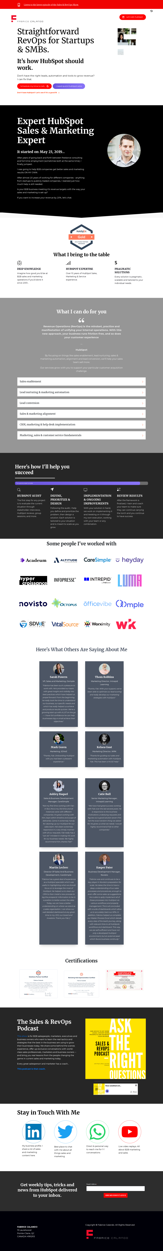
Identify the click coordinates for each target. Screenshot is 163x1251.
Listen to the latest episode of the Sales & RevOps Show (51, 4)
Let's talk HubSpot (134, 17)
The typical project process (24, 483)
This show (22, 1036)
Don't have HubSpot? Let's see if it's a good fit (37, 93)
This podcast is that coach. (31, 1069)
